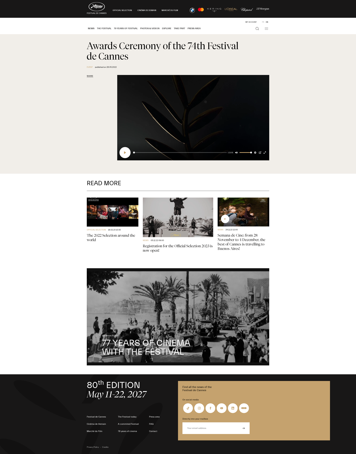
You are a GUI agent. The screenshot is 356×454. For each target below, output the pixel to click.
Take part (179, 28)
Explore (166, 28)
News (91, 28)
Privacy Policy (93, 447)
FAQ (151, 424)
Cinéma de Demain (96, 424)
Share (90, 76)
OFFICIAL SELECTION (122, 10)
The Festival (104, 28)
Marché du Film (94, 431)
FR (263, 22)
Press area (194, 28)
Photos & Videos (150, 28)
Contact (153, 431)
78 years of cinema (127, 431)
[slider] (180, 152)
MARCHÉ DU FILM (170, 10)
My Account (251, 22)
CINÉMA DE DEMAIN (146, 10)
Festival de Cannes (96, 417)
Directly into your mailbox (195, 419)
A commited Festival (128, 424)
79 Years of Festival (126, 28)
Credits (105, 447)
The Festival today (127, 417)
